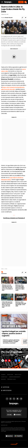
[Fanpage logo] (8, 2)
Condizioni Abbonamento (14, 376)
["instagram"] (6, 360)
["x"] (12, 360)
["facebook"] (16, 360)
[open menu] (1, 2)
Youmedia (3, 374)
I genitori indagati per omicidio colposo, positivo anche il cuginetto (14, 333)
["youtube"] (9, 360)
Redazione (3, 379)
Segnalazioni (10, 374)
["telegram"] (19, 360)
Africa (2, 268)
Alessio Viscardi (8, 17)
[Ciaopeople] (14, 444)
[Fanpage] (14, 403)
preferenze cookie (11, 379)
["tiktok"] (2, 360)
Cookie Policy (4, 376)
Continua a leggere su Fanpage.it (14, 218)
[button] (25, 17)
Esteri (6, 268)
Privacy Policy (18, 374)
